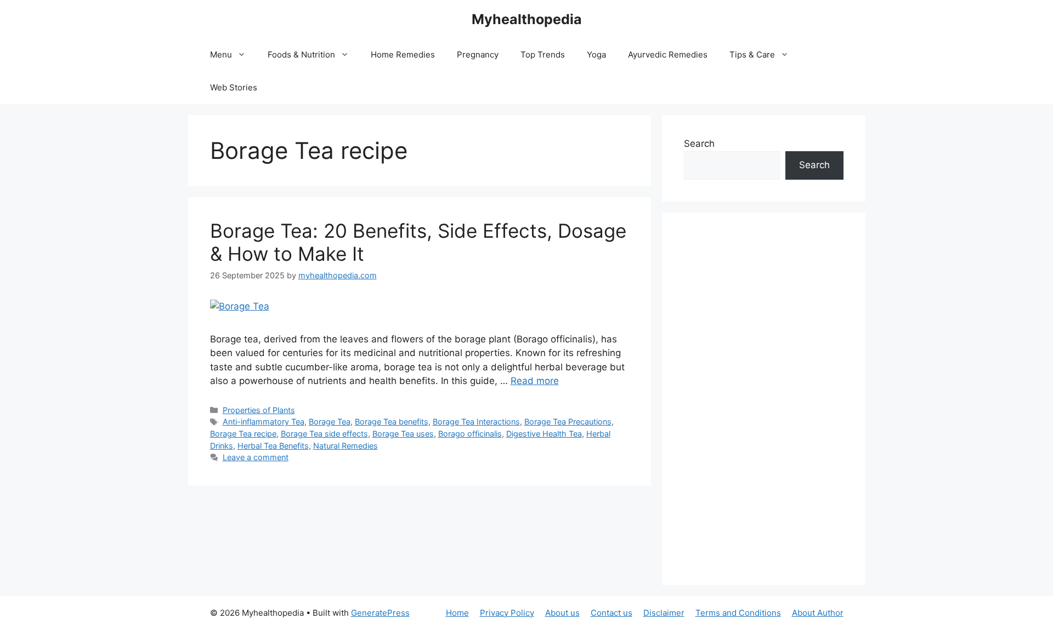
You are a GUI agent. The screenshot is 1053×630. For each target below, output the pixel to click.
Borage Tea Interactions (476, 421)
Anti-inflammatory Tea (263, 421)
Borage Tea (329, 421)
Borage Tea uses (403, 433)
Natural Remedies (345, 445)
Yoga (596, 54)
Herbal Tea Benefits (273, 445)
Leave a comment (255, 457)
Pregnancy (478, 54)
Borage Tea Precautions (568, 421)
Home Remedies (403, 54)
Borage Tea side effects (324, 433)
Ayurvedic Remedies (667, 54)
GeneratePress (380, 613)
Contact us (611, 613)
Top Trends (542, 54)
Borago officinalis (470, 433)
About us (562, 613)
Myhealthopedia (527, 19)
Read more (535, 380)
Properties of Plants (259, 410)
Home (457, 613)
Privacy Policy (507, 613)
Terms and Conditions (738, 613)
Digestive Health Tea (544, 433)
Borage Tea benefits (391, 421)
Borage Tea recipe (243, 433)
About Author (817, 613)
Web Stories (233, 87)
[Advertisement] (763, 398)
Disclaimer (663, 613)
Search (699, 143)
